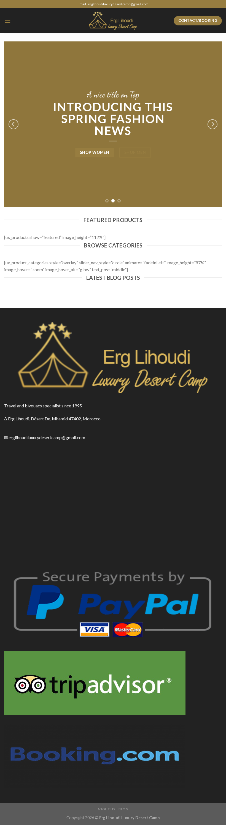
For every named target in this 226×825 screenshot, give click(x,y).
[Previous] (13, 124)
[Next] (212, 124)
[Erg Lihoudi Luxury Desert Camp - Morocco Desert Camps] (113, 21)
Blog (123, 809)
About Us (106, 809)
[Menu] (7, 20)
